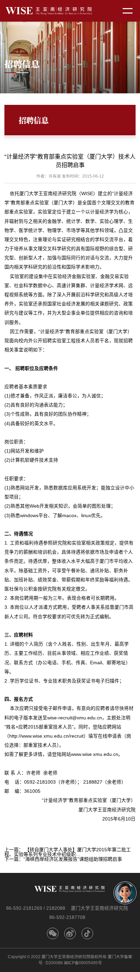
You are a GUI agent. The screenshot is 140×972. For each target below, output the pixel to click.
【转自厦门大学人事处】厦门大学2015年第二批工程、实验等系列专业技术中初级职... (67, 852)
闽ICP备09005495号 (83, 963)
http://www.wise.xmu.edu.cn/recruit (46, 736)
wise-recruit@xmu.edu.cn (74, 717)
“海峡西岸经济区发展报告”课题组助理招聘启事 (72, 859)
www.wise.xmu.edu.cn (94, 754)
